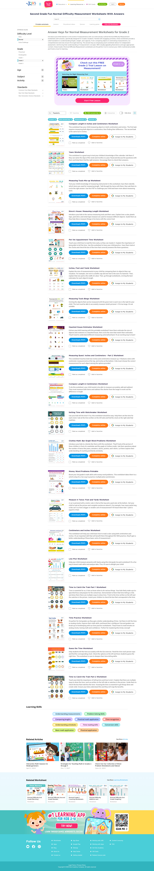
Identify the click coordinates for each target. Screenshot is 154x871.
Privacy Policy (81, 865)
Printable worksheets (42, 24)
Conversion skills (111, 725)
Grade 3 (21, 63)
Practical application (89, 730)
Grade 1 (21, 58)
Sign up (122, 4)
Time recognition (112, 719)
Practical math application (88, 719)
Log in (112, 4)
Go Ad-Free (102, 4)
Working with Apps (98, 844)
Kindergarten (23, 55)
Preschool (22, 52)
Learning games (94, 24)
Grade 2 (21, 60)
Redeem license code (98, 855)
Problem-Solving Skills (96, 714)
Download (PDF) (78, 137)
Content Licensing (117, 840)
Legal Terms (72, 865)
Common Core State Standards (28, 90)
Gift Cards (91, 4)
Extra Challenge (23, 42)
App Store (76, 840)
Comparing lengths (63, 719)
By (50, 113)
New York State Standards (26, 93)
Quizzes (82, 24)
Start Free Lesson (92, 100)
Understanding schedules (66, 725)
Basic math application (65, 730)
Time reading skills (90, 725)
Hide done (128, 113)
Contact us (57, 855)
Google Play (76, 844)
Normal (21, 39)
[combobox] (58, 113)
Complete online (98, 137)
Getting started (77, 855)
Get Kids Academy (98, 848)
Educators (61, 4)
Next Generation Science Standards (29, 96)
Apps (55, 844)
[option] (42, 756)
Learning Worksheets (121, 780)
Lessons (55, 24)
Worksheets (57, 840)
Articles (125, 739)
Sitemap (75, 848)
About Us (56, 851)
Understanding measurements (68, 714)
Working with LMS (97, 840)
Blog (55, 848)
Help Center (76, 851)
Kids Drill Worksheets (111, 24)
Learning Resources (76, 4)
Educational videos (69, 24)
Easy (20, 37)
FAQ (113, 844)
